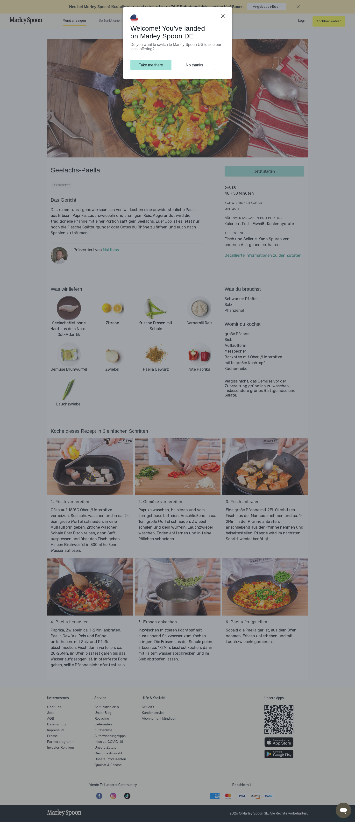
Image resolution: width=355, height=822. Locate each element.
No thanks (194, 65)
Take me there (151, 65)
